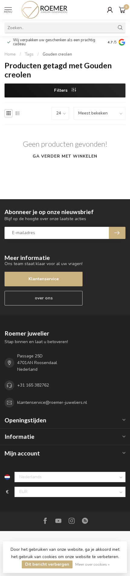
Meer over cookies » (92, 564)
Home (10, 54)
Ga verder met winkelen (65, 156)
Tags (29, 54)
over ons (44, 298)
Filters (61, 90)
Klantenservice (43, 279)
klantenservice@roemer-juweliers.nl (52, 402)
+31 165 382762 (33, 385)
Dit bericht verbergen (47, 564)
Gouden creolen (57, 54)
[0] (122, 10)
